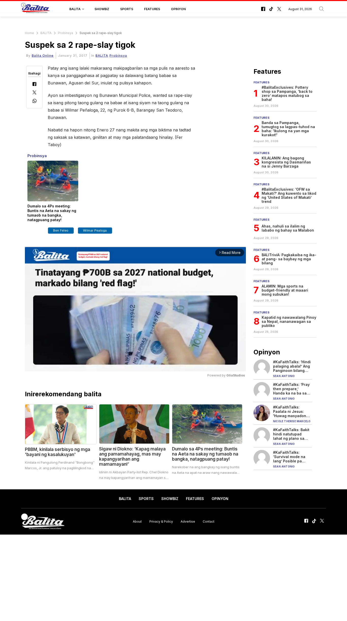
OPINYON (178, 9)
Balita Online (43, 55)
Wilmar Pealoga (95, 230)
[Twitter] (34, 93)
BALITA (75, 9)
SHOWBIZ (101, 9)
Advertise (188, 521)
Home (29, 33)
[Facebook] (34, 84)
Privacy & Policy (161, 521)
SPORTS (126, 9)
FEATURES (152, 9)
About (137, 521)
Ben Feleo (61, 230)
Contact (208, 521)
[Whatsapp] (35, 101)
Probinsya (65, 33)
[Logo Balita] (35, 9)
